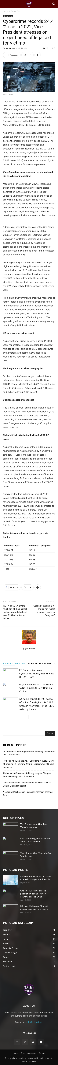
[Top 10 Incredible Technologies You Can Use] (10, 856)
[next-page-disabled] (31, 717)
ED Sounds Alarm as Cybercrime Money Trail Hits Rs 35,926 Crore (36, 673)
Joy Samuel (10, 48)
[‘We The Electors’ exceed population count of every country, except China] (10, 894)
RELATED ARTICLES (14, 663)
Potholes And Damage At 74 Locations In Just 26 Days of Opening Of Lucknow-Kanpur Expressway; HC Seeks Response (28, 764)
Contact (42, 1053)
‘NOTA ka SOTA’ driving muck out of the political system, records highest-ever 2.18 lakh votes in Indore (15, 612)
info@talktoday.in (34, 1022)
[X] (33, 1042)
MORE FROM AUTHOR (39, 663)
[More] (38, 55)
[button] (5, 4)
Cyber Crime (16, 11)
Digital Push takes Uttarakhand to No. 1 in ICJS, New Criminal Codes (36, 688)
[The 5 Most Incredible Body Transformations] (10, 828)
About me (32, 1053)
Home (5, 11)
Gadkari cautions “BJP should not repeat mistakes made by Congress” (44, 610)
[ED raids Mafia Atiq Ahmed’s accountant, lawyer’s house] (10, 909)
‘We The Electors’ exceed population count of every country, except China (33, 894)
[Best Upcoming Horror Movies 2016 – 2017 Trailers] (10, 842)
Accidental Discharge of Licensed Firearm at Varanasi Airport (28, 793)
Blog (23, 1053)
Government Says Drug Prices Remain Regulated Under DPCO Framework (29, 753)
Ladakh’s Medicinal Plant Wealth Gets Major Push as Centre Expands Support (27, 784)
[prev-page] (26, 717)
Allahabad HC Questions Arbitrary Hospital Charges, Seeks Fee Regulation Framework (27, 775)
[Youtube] (41, 1042)
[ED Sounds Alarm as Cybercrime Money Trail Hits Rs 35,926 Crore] (10, 673)
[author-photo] (29, 644)
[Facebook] (17, 1042)
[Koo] (25, 1042)
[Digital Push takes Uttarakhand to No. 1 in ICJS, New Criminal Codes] (10, 688)
